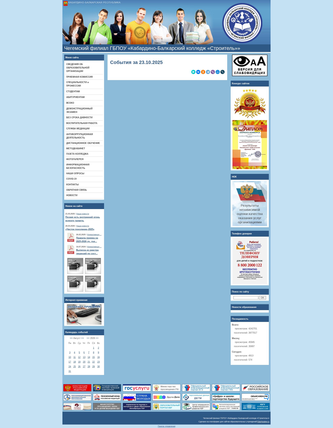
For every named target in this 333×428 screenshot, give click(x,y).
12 (79, 357)
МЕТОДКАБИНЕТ (75, 148)
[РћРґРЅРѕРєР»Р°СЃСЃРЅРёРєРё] (203, 72)
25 (74, 366)
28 (89, 366)
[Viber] (213, 72)
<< (71, 338)
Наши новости (82, 214)
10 (70, 357)
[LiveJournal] (222, 72)
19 (79, 362)
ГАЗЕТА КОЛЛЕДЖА (77, 154)
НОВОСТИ (71, 195)
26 (79, 366)
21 (89, 362)
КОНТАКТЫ (72, 184)
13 (84, 357)
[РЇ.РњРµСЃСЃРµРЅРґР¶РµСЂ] (193, 72)
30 (98, 366)
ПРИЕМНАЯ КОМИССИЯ (79, 77)
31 (70, 371)
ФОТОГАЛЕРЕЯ (74, 159)
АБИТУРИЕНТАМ (75, 97)
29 (93, 366)
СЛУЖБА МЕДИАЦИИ (77, 128)
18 (74, 362)
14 (89, 357)
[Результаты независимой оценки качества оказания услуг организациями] (249, 182)
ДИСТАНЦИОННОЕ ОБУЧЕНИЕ (83, 143)
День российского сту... (73, 262)
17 (70, 362)
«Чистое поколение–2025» (79, 229)
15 (93, 357)
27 (84, 366)
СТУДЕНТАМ (73, 91)
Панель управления (166, 426)
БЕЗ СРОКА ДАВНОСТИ (79, 117)
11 (74, 357)
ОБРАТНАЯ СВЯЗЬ (76, 190)
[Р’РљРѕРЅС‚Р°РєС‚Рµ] (198, 72)
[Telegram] (208, 72)
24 (70, 366)
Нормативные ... (94, 235)
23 (98, 362)
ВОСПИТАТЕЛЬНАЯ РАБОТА (81, 123)
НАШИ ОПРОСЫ (75, 173)
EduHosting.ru (263, 422)
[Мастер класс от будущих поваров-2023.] (93, 273)
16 (98, 357)
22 (93, 362)
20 (84, 362)
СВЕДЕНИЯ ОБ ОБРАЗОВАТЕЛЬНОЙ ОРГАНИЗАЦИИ (77, 67)
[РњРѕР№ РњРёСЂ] (218, 72)
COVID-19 (71, 179)
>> (82, 338)
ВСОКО (70, 103)
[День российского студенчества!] (75, 273)
